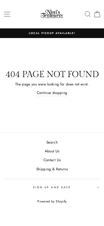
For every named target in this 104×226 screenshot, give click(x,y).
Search (52, 142)
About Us (52, 151)
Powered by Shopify (51, 201)
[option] (52, 33)
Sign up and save (52, 187)
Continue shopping (52, 92)
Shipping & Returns (52, 169)
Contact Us (52, 160)
